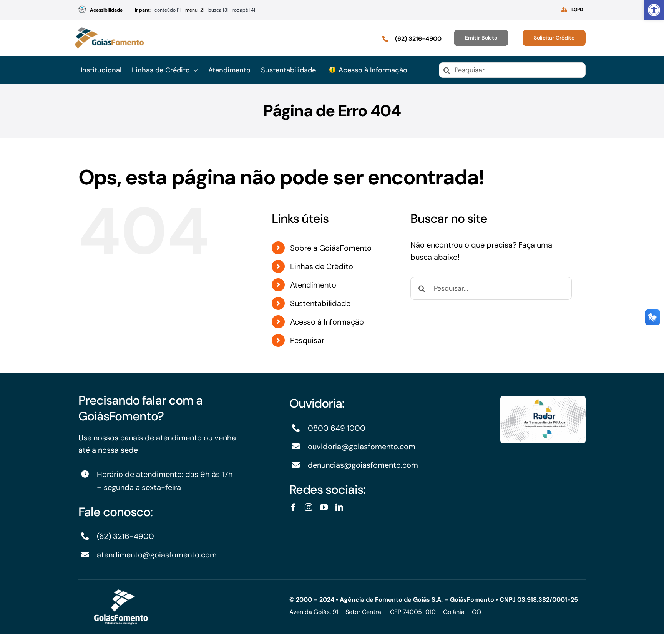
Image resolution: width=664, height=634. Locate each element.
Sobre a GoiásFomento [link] (331, 248)
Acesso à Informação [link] (327, 322)
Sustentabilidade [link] (320, 303)
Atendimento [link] (313, 285)
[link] (654, 10)
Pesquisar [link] (307, 340)
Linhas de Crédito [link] (321, 266)
